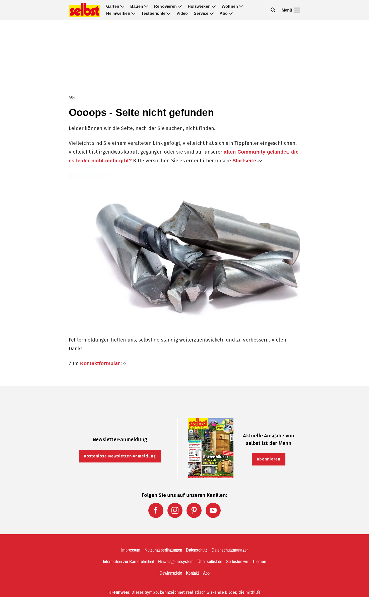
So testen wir (237, 561)
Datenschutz (196, 550)
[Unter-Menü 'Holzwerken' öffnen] (214, 6)
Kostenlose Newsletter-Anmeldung (120, 456)
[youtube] (213, 510)
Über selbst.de (210, 561)
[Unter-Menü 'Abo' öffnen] (231, 13)
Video (182, 14)
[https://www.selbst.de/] (84, 10)
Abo (224, 14)
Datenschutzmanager (230, 550)
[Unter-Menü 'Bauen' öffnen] (146, 6)
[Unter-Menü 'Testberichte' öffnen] (168, 13)
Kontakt (192, 573)
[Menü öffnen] (297, 10)
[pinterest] (194, 510)
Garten (112, 7)
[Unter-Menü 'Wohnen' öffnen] (241, 6)
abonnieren (268, 459)
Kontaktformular (100, 363)
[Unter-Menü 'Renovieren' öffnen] (180, 6)
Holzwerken (199, 7)
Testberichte (153, 14)
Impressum (131, 550)
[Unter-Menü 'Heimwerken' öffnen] (133, 13)
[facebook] (155, 510)
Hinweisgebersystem (176, 561)
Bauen (136, 7)
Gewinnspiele (170, 573)
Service (201, 14)
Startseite (244, 160)
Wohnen (230, 7)
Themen (259, 561)
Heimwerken (118, 14)
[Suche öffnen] (273, 10)
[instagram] (174, 510)
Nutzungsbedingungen (163, 550)
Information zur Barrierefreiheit (128, 561)
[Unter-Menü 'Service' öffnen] (212, 13)
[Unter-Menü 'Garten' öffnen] (122, 6)
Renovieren (165, 7)
